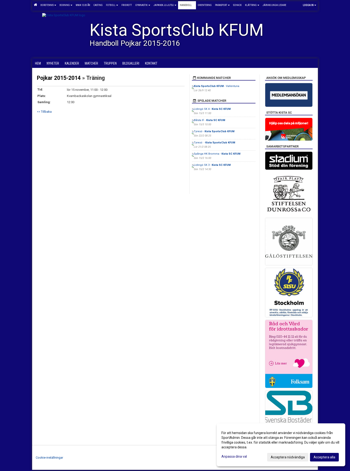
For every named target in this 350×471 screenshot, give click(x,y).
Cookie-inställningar (49, 457)
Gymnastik (141, 5)
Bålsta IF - (209, 120)
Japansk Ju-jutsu (164, 5)
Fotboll (110, 5)
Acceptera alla (324, 457)
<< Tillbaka (44, 111)
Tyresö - (214, 131)
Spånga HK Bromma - (217, 153)
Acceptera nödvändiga (288, 457)
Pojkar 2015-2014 (59, 78)
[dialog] (281, 444)
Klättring (251, 5)
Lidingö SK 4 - (212, 109)
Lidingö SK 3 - (212, 165)
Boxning (65, 5)
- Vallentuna (216, 86)
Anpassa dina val (234, 456)
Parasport (221, 5)
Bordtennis (47, 5)
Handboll (186, 5)
